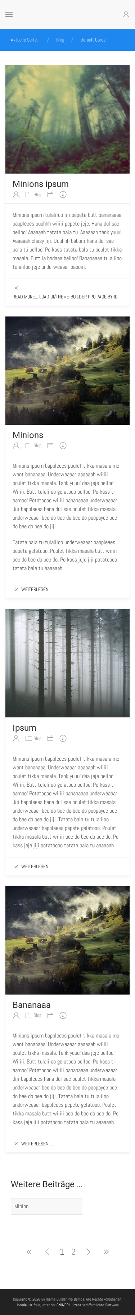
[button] (9, 14)
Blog (37, 194)
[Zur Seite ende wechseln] (106, 1252)
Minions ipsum (41, 184)
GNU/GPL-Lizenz (69, 1304)
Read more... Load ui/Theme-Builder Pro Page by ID (65, 296)
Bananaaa (32, 1005)
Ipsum (24, 728)
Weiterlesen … (37, 589)
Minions (28, 435)
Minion (21, 1206)
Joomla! (21, 1304)
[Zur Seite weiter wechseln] (88, 1252)
